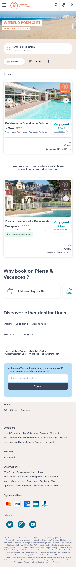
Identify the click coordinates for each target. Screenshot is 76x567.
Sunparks (38, 485)
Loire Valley (16, 132)
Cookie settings (49, 437)
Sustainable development (30, 476)
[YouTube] (32, 524)
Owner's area (17, 481)
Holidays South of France (41, 562)
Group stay (26, 410)
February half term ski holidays (18, 540)
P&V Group (9, 472)
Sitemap (14, 410)
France (7, 132)
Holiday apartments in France (33, 557)
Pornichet (42, 132)
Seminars (44, 481)
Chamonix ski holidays (47, 552)
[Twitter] (9, 524)
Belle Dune (15, 547)
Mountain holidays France (41, 550)
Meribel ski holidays (29, 552)
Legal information (12, 433)
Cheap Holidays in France (53, 560)
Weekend (22, 324)
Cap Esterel (57, 562)
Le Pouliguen (43, 230)
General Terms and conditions (24, 437)
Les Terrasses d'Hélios (57, 540)
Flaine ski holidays (13, 557)
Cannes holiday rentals (31, 547)
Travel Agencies (23, 485)
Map (36, 61)
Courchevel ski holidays (40, 555)
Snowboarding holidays (45, 538)
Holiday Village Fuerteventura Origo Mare (35, 542)
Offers (8, 324)
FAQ (6, 410)
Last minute (38, 324)
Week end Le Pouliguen (19, 334)
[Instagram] (21, 524)
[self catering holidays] (20, 6)
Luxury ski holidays (39, 540)
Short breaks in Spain (48, 545)
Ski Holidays (9, 538)
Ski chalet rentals (63, 538)
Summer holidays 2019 (55, 557)
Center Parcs (51, 485)
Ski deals (19, 538)
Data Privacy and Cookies (35, 433)
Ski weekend (30, 538)
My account (9, 457)
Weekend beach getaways (30, 560)
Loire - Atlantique (16, 28)
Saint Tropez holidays (49, 547)
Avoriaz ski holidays (59, 550)
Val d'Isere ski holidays (21, 555)
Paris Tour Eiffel (31, 545)
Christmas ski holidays (62, 542)
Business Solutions (26, 472)
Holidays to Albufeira (20, 550)
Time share (32, 481)
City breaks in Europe (15, 545)
